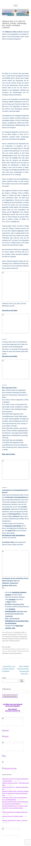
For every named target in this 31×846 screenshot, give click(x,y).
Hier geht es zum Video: (10, 310)
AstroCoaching (15, 636)
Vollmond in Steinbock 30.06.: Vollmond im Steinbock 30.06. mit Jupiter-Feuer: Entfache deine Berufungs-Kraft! (15, 793)
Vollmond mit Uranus (14, 640)
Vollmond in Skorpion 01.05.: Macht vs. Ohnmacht (14, 820)
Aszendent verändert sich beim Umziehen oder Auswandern (16, 614)
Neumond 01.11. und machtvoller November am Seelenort (8, 669)
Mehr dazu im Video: (8, 454)
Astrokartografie (23, 636)
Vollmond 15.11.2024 (19, 638)
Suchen (4, 678)
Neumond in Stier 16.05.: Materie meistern (12, 816)
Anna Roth (4, 634)
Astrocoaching (12, 634)
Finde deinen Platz (18, 604)
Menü (15, 5)
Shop (9, 602)
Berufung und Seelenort (8, 638)
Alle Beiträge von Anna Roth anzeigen (12, 653)
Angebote (12, 609)
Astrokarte (12, 599)
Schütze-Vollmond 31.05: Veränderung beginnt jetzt (15, 812)
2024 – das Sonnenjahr (12, 618)
